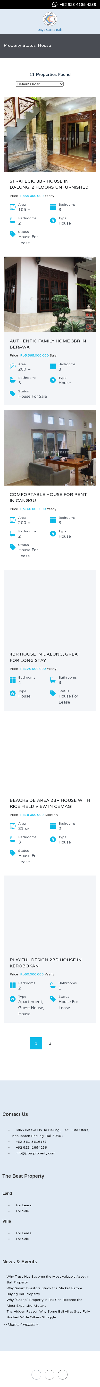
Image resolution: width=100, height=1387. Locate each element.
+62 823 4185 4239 (78, 4)
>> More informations (20, 1324)
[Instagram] (49, 1374)
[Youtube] (62, 1374)
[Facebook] (36, 1374)
